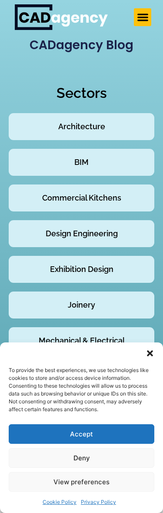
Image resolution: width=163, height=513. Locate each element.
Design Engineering (82, 233)
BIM (81, 162)
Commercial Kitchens (81, 197)
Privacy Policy (98, 502)
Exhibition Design (81, 269)
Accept (81, 434)
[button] (150, 353)
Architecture (81, 126)
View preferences (81, 482)
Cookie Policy (60, 502)
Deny (81, 458)
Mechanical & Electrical (82, 340)
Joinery (81, 304)
